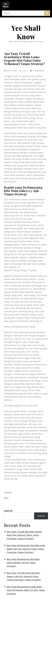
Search (47, 13)
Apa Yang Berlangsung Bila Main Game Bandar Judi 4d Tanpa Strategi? (23, 562)
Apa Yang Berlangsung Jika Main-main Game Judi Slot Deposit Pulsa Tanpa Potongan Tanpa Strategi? (26, 548)
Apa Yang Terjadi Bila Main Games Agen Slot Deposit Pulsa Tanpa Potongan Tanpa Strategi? (24, 535)
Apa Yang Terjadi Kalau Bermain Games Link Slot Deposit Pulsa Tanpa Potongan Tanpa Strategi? (24, 576)
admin (25, 71)
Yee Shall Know (26, 32)
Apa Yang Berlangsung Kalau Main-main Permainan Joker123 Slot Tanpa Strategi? (26, 590)
